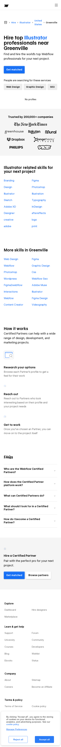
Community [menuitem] (38, 640)
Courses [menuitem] (9, 647)
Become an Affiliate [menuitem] (42, 687)
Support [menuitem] (9, 633)
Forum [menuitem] (35, 633)
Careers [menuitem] (9, 687)
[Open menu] (56, 5)
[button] (30, 470)
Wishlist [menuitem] (36, 653)
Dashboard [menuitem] (10, 610)
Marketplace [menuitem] (11, 617)
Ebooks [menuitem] (8, 660)
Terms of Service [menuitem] (14, 706)
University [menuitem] (10, 640)
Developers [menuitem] (38, 647)
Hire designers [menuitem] (39, 610)
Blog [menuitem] (7, 653)
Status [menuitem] (35, 660)
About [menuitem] (8, 680)
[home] (6, 6)
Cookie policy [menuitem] (39, 706)
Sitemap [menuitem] (36, 680)
